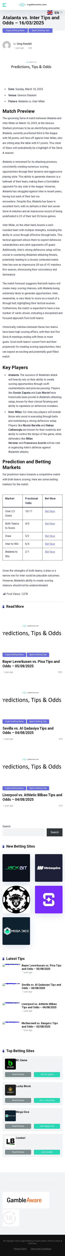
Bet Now (50, 511)
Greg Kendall (24, 43)
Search (6, 826)
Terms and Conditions (41, 1248)
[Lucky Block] (10, 1094)
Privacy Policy (20, 1248)
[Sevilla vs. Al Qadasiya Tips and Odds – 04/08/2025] (32, 701)
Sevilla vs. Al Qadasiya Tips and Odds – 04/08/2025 (28, 730)
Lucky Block (23, 1086)
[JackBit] (16, 880)
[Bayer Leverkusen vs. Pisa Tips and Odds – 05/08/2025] (32, 634)
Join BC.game (47, 1074)
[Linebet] (10, 1146)
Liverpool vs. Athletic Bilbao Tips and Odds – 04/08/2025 (32, 797)
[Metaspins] (48, 880)
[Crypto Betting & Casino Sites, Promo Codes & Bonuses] (32, 5)
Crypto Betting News (15, 30)
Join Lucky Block (47, 1100)
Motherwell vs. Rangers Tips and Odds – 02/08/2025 (40, 1025)
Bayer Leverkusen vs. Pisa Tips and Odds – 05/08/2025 (31, 663)
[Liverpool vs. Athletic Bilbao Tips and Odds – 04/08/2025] (32, 767)
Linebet (20, 1138)
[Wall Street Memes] (16, 912)
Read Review (18, 1074)
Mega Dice (22, 1112)
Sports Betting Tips (40, 30)
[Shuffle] (48, 912)
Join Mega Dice (47, 1126)
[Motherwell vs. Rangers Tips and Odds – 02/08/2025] (12, 1021)
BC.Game (21, 1060)
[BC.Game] (10, 1068)
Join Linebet (46, 1152)
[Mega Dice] (16, 944)
